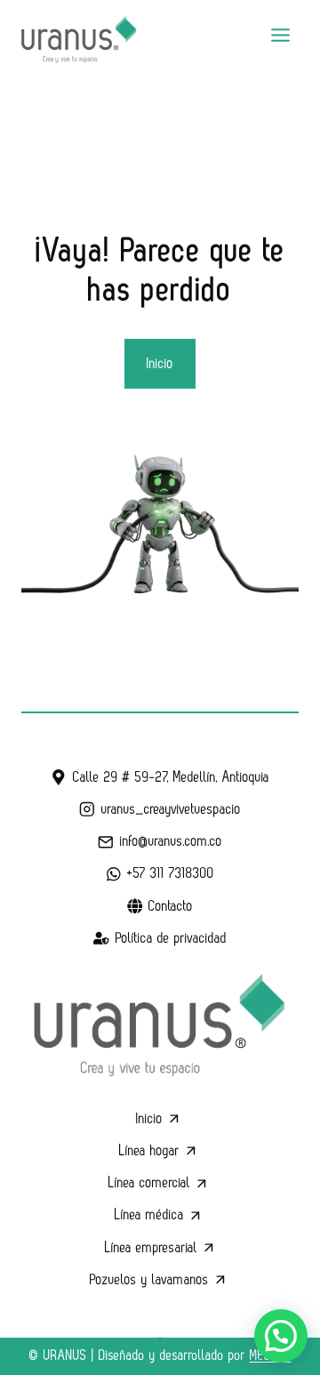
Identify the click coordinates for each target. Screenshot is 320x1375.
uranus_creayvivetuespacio (171, 809)
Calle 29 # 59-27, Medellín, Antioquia (171, 777)
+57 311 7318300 (170, 873)
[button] (281, 1336)
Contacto (170, 906)
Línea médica (149, 1215)
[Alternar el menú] (280, 35)
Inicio (149, 1119)
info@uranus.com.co (171, 841)
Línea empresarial (151, 1248)
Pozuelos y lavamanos (149, 1280)
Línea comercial (149, 1183)
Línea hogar (149, 1151)
